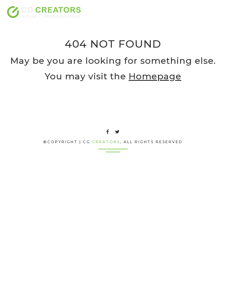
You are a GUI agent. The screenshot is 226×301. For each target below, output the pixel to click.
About (104, 12)
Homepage (155, 76)
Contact (174, 12)
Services (128, 12)
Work (151, 12)
